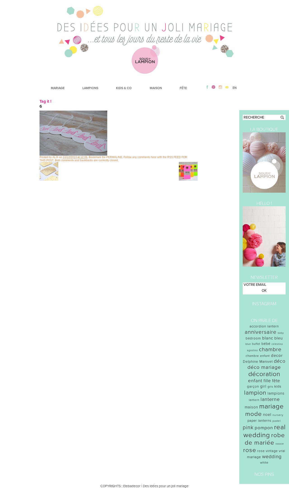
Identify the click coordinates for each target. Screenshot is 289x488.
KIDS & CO (124, 88)
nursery (278, 415)
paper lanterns (259, 421)
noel (267, 414)
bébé (265, 343)
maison (251, 407)
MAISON (156, 88)
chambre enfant (258, 356)
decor (277, 355)
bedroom (253, 338)
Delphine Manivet (258, 362)
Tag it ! (45, 101)
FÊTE (183, 88)
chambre (270, 349)
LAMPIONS (90, 88)
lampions (276, 393)
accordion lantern (264, 326)
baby (281, 333)
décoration (264, 374)
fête (276, 380)
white (264, 462)
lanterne (270, 399)
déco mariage (264, 367)
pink (248, 427)
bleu (278, 338)
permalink (114, 157)
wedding (272, 457)
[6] (73, 154)
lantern (254, 400)
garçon (253, 386)
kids (277, 386)
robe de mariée (265, 438)
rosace (279, 443)
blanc (267, 338)
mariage (271, 406)
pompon (264, 428)
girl (263, 386)
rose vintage (267, 451)
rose (249, 450)
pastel (277, 420)
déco (279, 361)
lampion (255, 392)
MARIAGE (58, 88)
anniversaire (261, 332)
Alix (55, 157)
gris (270, 387)
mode (253, 414)
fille (267, 381)
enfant (255, 381)
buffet (256, 344)
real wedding (264, 431)
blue (248, 344)
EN (235, 88)
